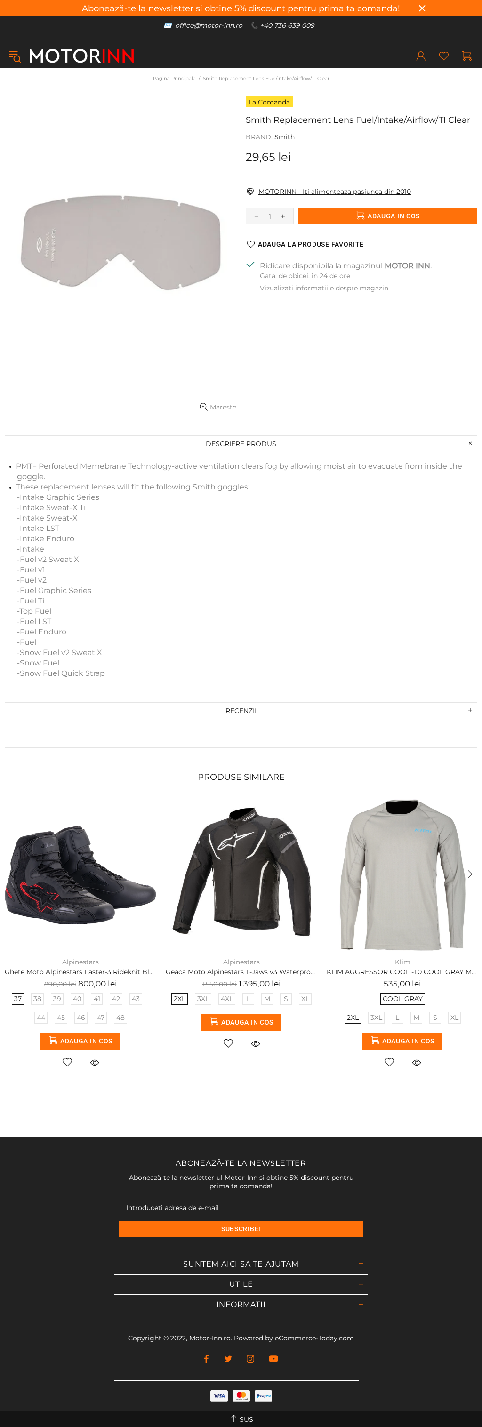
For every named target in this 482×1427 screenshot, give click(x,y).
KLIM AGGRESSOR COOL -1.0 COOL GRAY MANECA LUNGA (402, 972)
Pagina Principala (174, 78)
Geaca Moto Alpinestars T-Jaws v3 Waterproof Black (241, 972)
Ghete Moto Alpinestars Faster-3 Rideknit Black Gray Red (80, 972)
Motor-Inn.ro (210, 1338)
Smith (284, 137)
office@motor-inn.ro (208, 25)
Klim (402, 962)
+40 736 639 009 (287, 25)
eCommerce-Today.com (314, 1338)
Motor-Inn (82, 56)
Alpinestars (80, 962)
